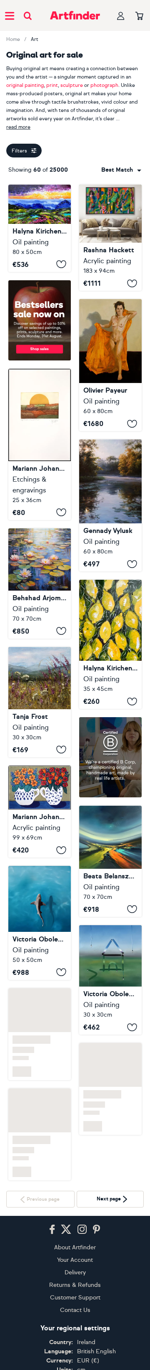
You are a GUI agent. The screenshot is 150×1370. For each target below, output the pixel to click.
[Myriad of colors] (110, 861)
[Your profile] (121, 16)
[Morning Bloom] (39, 702)
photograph (104, 85)
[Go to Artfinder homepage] (75, 15)
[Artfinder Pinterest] (96, 1229)
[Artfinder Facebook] (52, 1229)
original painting (25, 85)
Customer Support (75, 1297)
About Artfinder (75, 1247)
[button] (121, 170)
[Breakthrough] (110, 238)
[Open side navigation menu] (9, 15)
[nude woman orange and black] (110, 365)
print (52, 85)
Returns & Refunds (75, 1285)
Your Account (75, 1259)
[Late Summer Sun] (39, 444)
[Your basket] (139, 16)
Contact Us (75, 1310)
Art (34, 39)
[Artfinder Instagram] (82, 1229)
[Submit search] (27, 15)
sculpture (71, 85)
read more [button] (18, 127)
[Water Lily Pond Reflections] (39, 583)
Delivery (75, 1272)
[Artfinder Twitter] (66, 1229)
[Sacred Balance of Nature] (39, 922)
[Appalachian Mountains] (39, 228)
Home (13, 39)
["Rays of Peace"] (110, 505)
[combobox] (121, 170)
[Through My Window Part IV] (110, 980)
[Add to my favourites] (61, 264)
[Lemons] (110, 644)
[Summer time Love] (39, 812)
